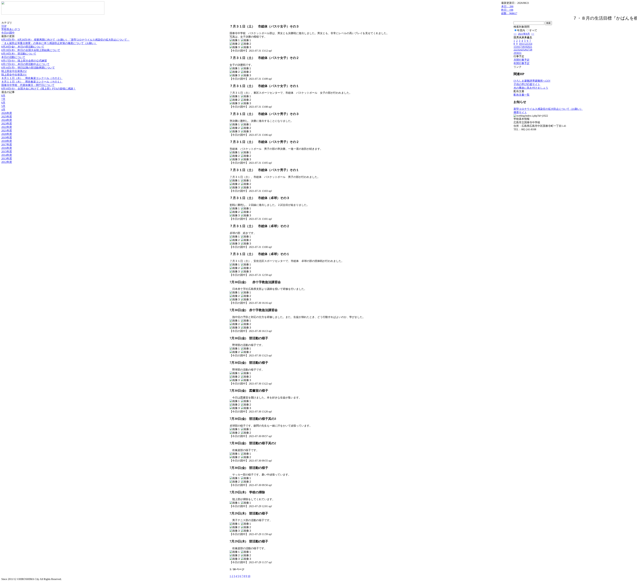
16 (517, 46)
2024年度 (6, 120)
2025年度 (6, 116)
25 (523, 49)
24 (520, 49)
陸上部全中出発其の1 (14, 74)
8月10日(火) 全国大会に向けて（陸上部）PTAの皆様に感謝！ (38, 88)
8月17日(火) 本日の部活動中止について (25, 64)
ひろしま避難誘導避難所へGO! (532, 80)
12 (525, 43)
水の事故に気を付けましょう (531, 87)
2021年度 (6, 130)
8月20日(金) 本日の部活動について (22, 46)
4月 (3, 109)
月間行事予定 (522, 59)
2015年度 (6, 151)
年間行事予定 (522, 63)
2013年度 (6, 158)
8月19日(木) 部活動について (18, 53)
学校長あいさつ (10, 29)
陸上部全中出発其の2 (14, 71)
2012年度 (6, 162)
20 (528, 46)
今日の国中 (8, 32)
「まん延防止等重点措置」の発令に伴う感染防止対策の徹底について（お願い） (49, 43)
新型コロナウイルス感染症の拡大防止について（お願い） (548, 108)
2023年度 (6, 123)
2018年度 (6, 141)
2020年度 (6, 134)
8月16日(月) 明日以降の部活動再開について (28, 67)
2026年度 (6, 113)
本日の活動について (13, 57)
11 (523, 43)
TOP (3, 26)
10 (249, 576)
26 (525, 49)
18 (523, 46)
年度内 (521, 30)
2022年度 (6, 127)
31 (520, 53)
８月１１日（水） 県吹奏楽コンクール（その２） (31, 78)
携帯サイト (520, 112)
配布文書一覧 (522, 94)
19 (525, 46)
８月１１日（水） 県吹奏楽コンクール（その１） (31, 81)
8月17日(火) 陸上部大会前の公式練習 (24, 60)
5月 (3, 106)
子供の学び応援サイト (527, 84)
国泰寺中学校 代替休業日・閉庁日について (27, 85)
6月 (3, 102)
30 (517, 53)
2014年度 (6, 155)
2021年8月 (524, 33)
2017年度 (6, 144)
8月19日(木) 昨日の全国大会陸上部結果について (30, 50)
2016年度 (6, 148)
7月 (3, 99)
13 (528, 43)
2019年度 (6, 137)
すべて (533, 30)
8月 (3, 95)
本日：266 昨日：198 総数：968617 (509, 10)
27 (528, 49)
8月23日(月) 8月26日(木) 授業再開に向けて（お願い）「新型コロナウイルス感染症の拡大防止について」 (65, 39)
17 (520, 46)
